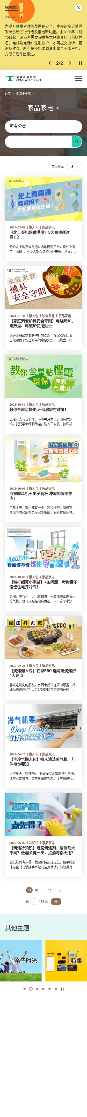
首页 (8, 94)
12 (49, 890)
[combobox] (43, 126)
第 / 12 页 (37, 901)
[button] (49, 63)
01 (29, 890)
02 (36, 890)
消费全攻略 (23, 94)
